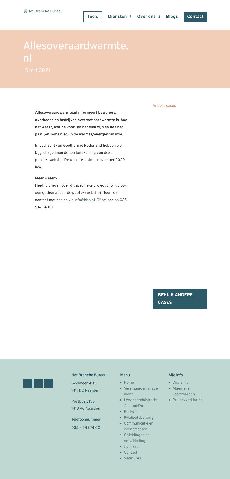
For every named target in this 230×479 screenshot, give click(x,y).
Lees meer (166, 179)
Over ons (146, 17)
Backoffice (133, 411)
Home (129, 382)
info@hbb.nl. (85, 200)
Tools (92, 17)
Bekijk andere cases (175, 299)
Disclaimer (181, 382)
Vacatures (132, 458)
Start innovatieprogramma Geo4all (177, 126)
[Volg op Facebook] (27, 383)
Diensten (117, 17)
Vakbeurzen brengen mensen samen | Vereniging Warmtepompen (176, 213)
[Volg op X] (38, 383)
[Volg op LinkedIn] (48, 383)
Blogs (172, 17)
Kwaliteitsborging (139, 417)
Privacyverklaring (187, 400)
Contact (195, 17)
